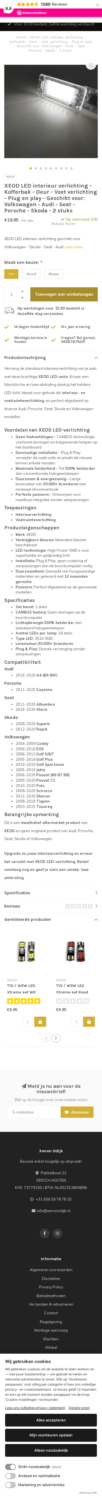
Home (21, 37)
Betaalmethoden (51, 1295)
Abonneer (79, 1112)
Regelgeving (51, 1321)
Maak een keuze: (23, 262)
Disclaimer (51, 1278)
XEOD (10, 177)
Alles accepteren (51, 1420)
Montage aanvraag (51, 1330)
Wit (11, 274)
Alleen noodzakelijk (51, 1450)
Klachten (51, 1339)
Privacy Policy (51, 1287)
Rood (31, 274)
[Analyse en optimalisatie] (10, 1476)
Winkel (51, 1347)
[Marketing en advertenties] (10, 1485)
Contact (51, 1313)
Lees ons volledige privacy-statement (35, 1408)
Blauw (54, 274)
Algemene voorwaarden (51, 1269)
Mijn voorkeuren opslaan (51, 1435)
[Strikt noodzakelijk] (10, 1467)
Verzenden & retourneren (51, 1304)
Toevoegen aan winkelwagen (64, 294)
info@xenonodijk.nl (53, 1210)
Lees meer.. (74, 247)
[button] (30, 168)
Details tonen (79, 1408)
